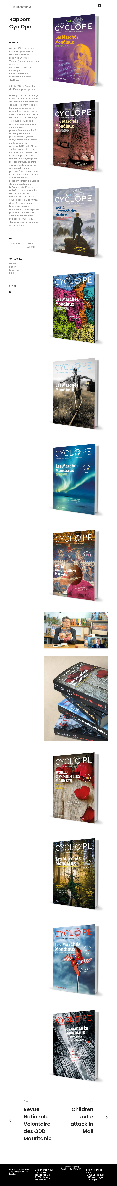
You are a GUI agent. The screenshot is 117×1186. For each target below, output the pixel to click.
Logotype (14, 270)
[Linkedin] (10, 292)
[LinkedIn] (99, 6)
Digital (12, 263)
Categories (15, 258)
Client (29, 238)
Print (11, 273)
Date (12, 238)
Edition (12, 266)
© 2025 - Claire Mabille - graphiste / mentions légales (20, 1171)
